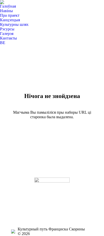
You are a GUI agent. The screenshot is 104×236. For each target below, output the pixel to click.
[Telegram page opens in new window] (15, 215)
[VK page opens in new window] (15, 208)
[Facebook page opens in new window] (15, 192)
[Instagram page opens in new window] (15, 200)
